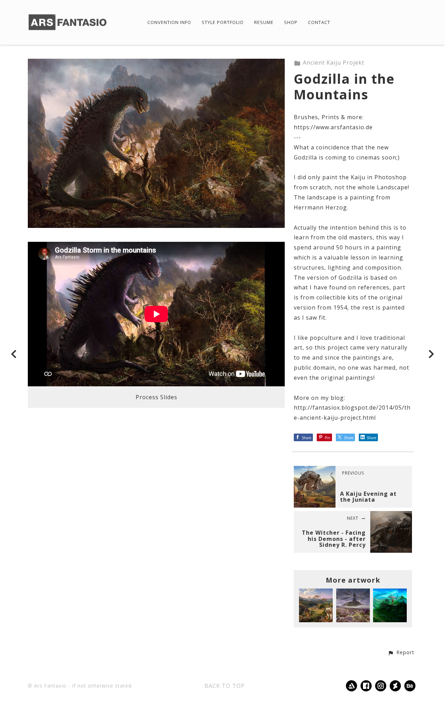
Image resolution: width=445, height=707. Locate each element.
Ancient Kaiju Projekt (333, 62)
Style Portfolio (223, 22)
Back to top (224, 686)
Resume (264, 22)
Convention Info (169, 22)
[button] (401, 653)
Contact (319, 22)
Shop (291, 22)
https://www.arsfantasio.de (333, 127)
